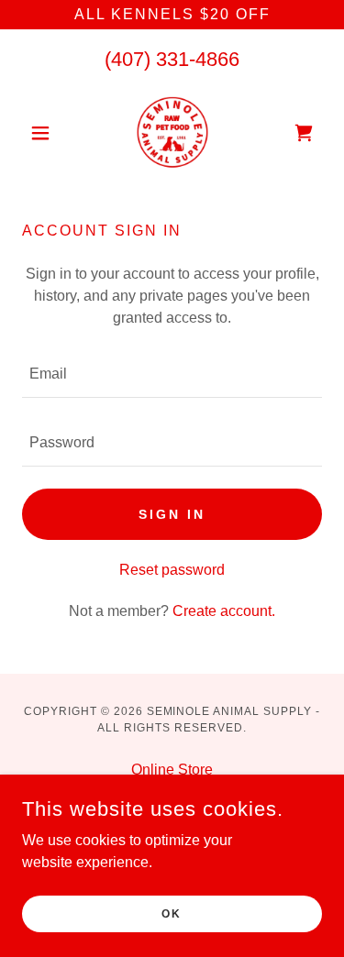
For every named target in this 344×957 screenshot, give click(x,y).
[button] (44, 133)
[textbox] (172, 374)
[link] (172, 133)
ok (172, 913)
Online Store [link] (172, 769)
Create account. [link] (223, 611)
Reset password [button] (172, 570)
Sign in (172, 514)
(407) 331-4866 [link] (172, 59)
